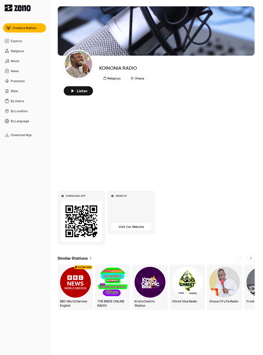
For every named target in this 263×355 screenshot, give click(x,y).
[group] (156, 287)
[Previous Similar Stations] (240, 258)
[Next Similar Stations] (251, 258)
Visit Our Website (131, 227)
